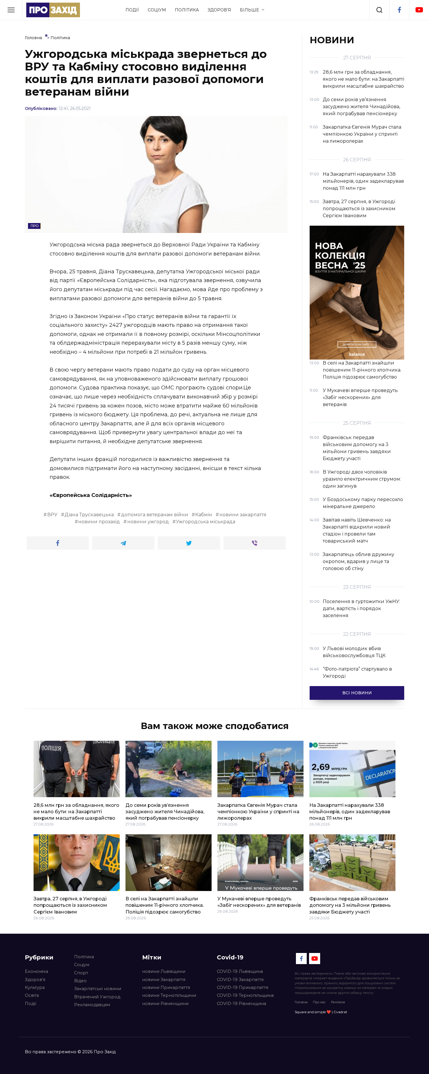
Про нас (319, 1002)
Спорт (81, 972)
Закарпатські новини (97, 988)
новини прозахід (99, 521)
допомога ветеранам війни (154, 514)
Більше (249, 10)
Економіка (36, 971)
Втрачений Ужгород (97, 996)
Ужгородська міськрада (205, 521)
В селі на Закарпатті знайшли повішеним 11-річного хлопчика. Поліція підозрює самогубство (164, 905)
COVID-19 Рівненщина (241, 1003)
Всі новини (357, 692)
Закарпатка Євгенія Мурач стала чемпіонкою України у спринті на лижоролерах (258, 811)
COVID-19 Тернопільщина (245, 995)
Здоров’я (219, 10)
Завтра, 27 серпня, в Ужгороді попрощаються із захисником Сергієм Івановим (70, 905)
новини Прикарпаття (166, 987)
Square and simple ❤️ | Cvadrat (321, 1012)
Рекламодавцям (92, 1004)
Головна (301, 1002)
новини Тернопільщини (169, 995)
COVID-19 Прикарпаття (242, 987)
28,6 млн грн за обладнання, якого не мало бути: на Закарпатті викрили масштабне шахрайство (76, 811)
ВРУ (52, 514)
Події (132, 10)
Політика (187, 10)
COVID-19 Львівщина (240, 971)
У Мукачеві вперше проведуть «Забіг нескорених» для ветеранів (259, 902)
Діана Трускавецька (89, 514)
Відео (80, 980)
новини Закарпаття (163, 979)
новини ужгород (148, 521)
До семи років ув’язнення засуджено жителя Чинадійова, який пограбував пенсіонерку (164, 811)
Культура (35, 987)
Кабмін (203, 514)
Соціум (157, 10)
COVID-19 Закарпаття (240, 979)
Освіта (32, 995)
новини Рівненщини (165, 1003)
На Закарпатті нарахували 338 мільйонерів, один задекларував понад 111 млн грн (349, 811)
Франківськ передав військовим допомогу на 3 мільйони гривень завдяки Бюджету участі (350, 905)
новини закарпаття (242, 514)
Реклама (338, 1002)
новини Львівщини (163, 971)
